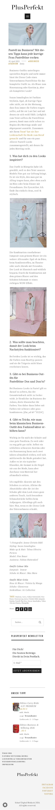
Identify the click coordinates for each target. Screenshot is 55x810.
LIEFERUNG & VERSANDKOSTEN (17, 759)
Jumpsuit (42, 599)
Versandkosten (31, 716)
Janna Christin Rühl (31, 599)
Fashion (14, 64)
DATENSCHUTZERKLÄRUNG (15, 756)
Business (34, 61)
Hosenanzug (19, 599)
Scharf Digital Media (24, 802)
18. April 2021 (14, 61)
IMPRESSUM (8, 764)
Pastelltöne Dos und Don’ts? (27, 381)
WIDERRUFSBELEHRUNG (13, 762)
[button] (28, 223)
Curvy (24, 597)
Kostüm (12, 601)
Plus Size (24, 601)
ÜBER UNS (7, 753)
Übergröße (25, 603)
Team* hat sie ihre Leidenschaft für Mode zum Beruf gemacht (27, 135)
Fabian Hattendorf (33, 597)
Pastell (17, 601)
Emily (22, 63)
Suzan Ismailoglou (34, 601)
